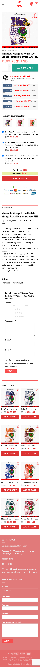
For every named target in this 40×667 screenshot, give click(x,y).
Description (7, 208)
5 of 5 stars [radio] (10, 316)
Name (8, 340)
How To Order (24, 661)
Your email (6, 605)
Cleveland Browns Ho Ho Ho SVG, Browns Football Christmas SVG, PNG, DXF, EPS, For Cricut (21, 158)
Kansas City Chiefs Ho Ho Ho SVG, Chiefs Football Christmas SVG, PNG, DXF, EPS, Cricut (30, 519)
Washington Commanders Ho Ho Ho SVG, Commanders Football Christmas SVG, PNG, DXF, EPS (30, 445)
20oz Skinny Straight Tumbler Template (20, 659)
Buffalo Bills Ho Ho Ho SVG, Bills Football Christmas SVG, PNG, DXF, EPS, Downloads (10, 482)
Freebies (13, 661)
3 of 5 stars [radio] (10, 309)
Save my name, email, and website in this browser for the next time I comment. (19, 363)
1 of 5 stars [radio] (8, 305)
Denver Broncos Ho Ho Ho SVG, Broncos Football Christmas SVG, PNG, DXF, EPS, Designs (10, 445)
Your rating (10, 302)
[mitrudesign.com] (20, 4)
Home (4, 50)
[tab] (20, 207)
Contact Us (6, 590)
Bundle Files (31, 657)
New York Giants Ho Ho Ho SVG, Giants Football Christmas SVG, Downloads (10, 409)
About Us (5, 586)
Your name (6, 596)
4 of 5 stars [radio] (10, 313)
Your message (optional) (11, 622)
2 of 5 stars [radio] (20, 305)
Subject (5, 614)
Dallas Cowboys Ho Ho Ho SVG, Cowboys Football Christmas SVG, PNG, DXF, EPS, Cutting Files (30, 409)
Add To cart (25, 68)
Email (8, 350)
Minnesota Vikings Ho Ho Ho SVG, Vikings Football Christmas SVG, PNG (21, 133)
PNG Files (21, 657)
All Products (12, 50)
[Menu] (3, 3)
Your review (10, 321)
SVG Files (12, 657)
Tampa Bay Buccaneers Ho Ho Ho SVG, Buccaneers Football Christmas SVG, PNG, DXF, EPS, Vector (21, 145)
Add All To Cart (20, 178)
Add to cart (10, 417)
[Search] (31, 4)
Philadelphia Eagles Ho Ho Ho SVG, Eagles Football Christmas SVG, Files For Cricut (10, 519)
